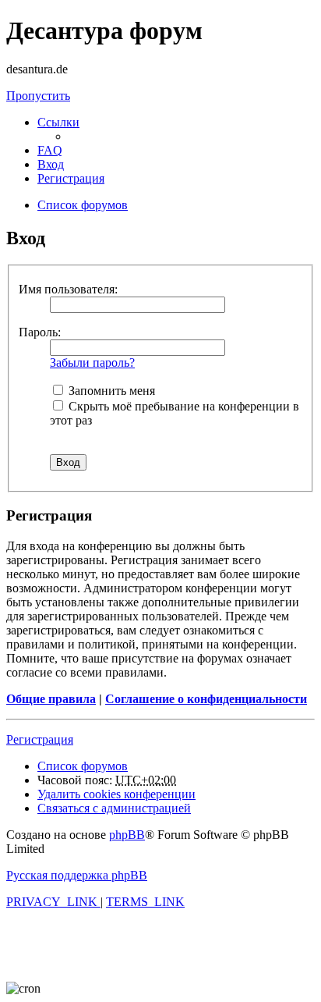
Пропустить (38, 95)
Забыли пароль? (92, 362)
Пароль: (40, 332)
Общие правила (51, 698)
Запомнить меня (110, 390)
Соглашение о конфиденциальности (206, 698)
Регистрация (39, 739)
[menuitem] (49, 150)
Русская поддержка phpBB (76, 875)
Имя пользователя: (68, 289)
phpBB (127, 834)
